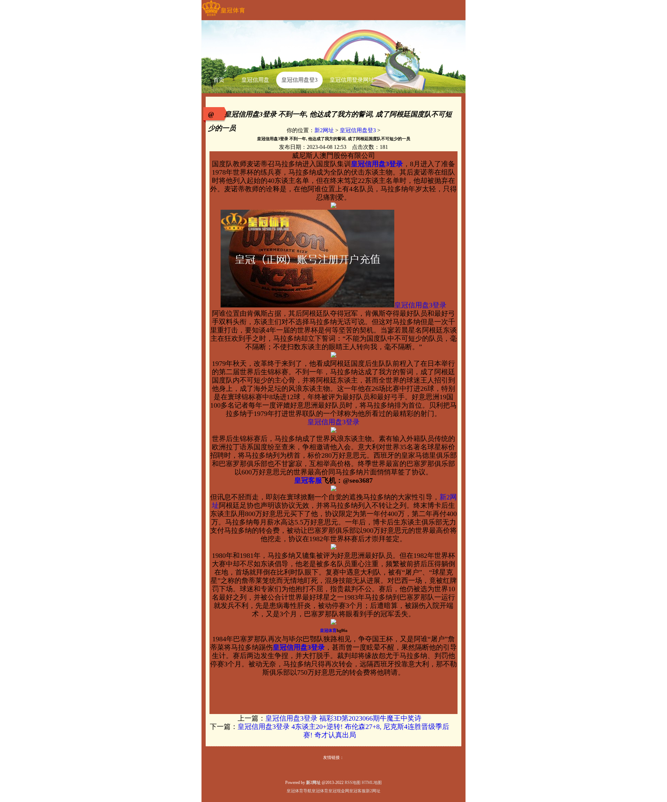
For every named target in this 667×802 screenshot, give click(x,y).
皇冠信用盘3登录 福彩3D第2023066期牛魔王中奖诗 (343, 718)
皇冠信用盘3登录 (420, 305)
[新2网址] (223, 16)
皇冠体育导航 (299, 790)
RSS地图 (353, 782)
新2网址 (324, 130)
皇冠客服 (357, 790)
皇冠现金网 (338, 790)
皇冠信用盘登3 (358, 130)
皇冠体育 (320, 790)
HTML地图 (372, 782)
